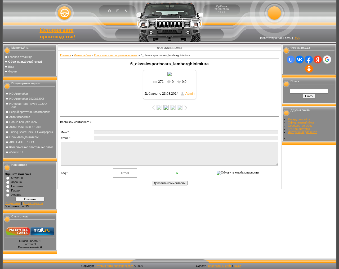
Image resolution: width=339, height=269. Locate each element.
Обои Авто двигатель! (24, 137)
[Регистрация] (118, 10)
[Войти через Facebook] (309, 59)
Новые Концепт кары (23, 122)
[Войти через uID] (291, 59)
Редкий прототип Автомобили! (29, 111)
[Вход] (125, 10)
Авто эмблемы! (19, 116)
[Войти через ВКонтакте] (300, 59)
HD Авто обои (18, 93)
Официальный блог (301, 122)
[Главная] (109, 10)
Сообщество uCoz (300, 125)
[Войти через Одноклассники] (309, 69)
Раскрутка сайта (299, 119)
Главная (65, 55)
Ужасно (16, 194)
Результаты (12, 203)
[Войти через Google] (327, 59)
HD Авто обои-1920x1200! (26, 98)
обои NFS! (16, 152)
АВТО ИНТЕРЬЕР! (21, 142)
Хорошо (16, 182)
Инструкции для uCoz (302, 132)
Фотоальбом (82, 55)
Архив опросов (33, 203)
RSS (297, 37)
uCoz (237, 265)
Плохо (15, 190)
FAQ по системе (299, 128)
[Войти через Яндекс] (318, 59)
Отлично (17, 177)
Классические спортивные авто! (31, 147)
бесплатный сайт (219, 265)
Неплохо (17, 186)
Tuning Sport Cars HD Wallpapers (31, 132)
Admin (190, 93)
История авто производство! (57, 33)
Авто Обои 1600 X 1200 (25, 127)
